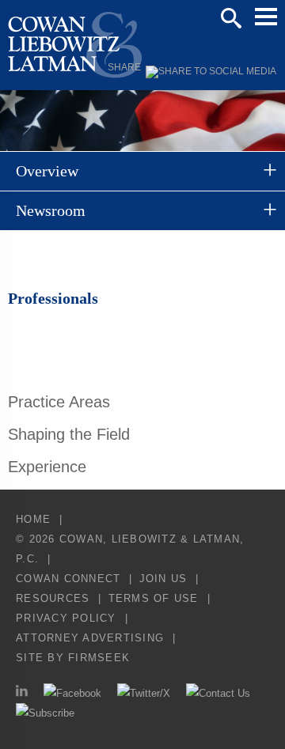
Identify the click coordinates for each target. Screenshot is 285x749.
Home (33, 519)
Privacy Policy (66, 618)
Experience (47, 466)
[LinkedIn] (22, 693)
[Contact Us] (218, 693)
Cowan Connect (68, 578)
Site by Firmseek (73, 658)
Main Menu (266, 16)
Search (231, 18)
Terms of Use (153, 598)
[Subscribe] (45, 713)
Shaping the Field (69, 434)
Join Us (163, 578)
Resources (52, 598)
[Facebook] (72, 693)
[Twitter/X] (143, 693)
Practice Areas (59, 401)
